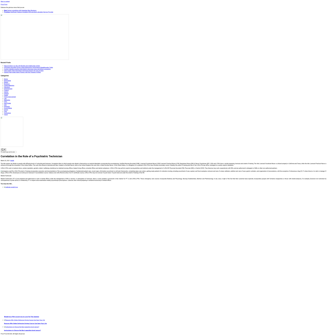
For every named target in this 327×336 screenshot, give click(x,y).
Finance (6, 90)
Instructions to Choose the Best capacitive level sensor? (22, 330)
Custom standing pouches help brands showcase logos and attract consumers (27, 69)
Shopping (7, 106)
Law (5, 98)
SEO (5, 105)
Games (6, 92)
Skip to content (5, 1)
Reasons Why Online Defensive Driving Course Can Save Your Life (25, 323)
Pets (5, 101)
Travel (6, 114)
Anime (6, 79)
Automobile (7, 80)
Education (7, 87)
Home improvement (10, 97)
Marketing (7, 100)
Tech (5, 111)
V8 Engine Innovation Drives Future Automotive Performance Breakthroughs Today (28, 67)
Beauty (6, 82)
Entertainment (8, 89)
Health (6, 95)
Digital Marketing (9, 85)
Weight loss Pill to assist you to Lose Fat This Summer (21, 317)
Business (7, 84)
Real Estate (7, 103)
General (6, 93)
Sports (6, 110)
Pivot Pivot (4, 4)
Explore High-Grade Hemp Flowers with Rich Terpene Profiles (22, 72)
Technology (7, 113)
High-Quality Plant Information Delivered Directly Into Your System (24, 71)
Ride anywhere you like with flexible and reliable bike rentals (22, 66)
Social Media (8, 108)
